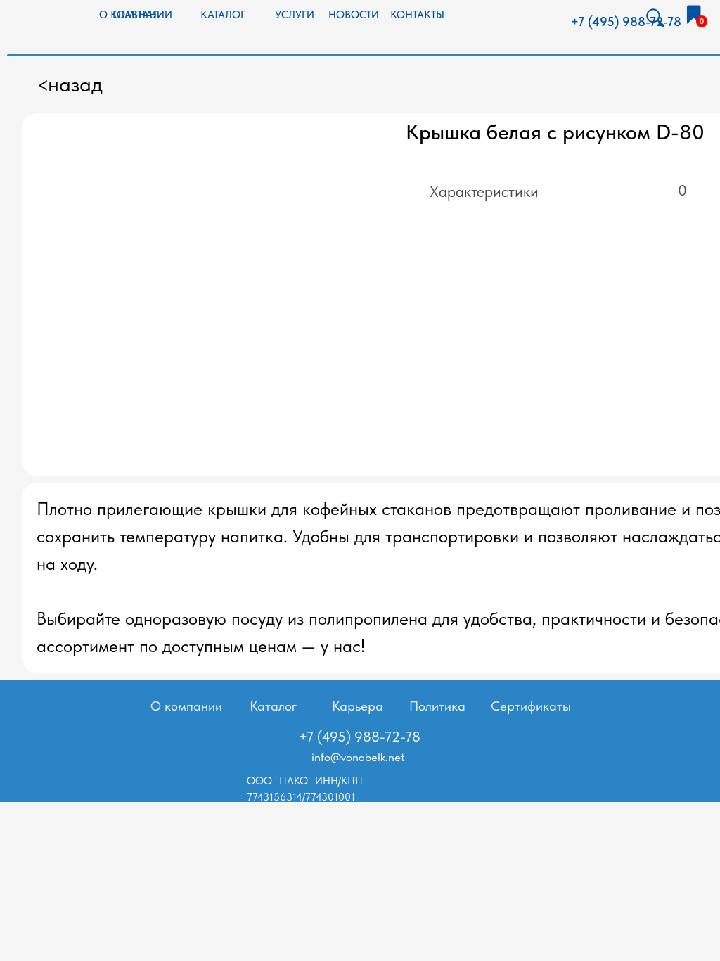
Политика (437, 706)
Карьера (357, 706)
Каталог (273, 706)
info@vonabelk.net (358, 757)
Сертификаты (531, 706)
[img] (693, 14)
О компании (186, 706)
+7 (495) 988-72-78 (626, 22)
